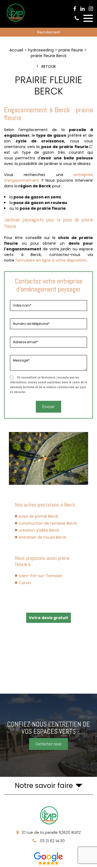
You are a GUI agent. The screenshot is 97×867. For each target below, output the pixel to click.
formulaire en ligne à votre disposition (50, 260)
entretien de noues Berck (42, 537)
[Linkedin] (82, 9)
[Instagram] (91, 9)
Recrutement (48, 32)
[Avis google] (48, 858)
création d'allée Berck (39, 530)
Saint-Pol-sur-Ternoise (40, 575)
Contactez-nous (48, 744)
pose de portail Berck (38, 516)
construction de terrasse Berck (48, 523)
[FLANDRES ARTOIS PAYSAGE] (15, 21)
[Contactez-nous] (48, 735)
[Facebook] (74, 9)
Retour (48, 66)
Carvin (25, 582)
